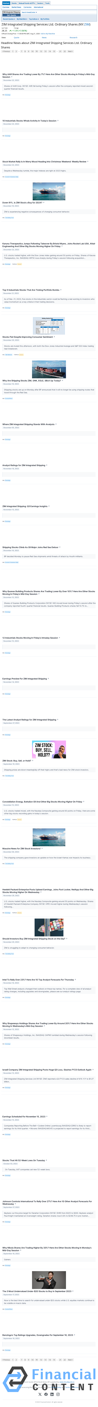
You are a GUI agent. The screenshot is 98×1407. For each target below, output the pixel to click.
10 (32, 51)
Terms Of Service (72, 1387)
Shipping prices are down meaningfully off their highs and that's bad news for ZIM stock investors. (46, 770)
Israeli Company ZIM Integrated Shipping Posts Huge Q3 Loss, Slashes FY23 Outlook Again (48, 1069)
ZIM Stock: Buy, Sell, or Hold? (17, 760)
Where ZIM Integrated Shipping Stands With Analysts (29, 424)
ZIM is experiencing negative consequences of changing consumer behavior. (37, 212)
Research (73, 37)
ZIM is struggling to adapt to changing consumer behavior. (29, 948)
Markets (6, 3)
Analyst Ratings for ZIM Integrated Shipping (24, 465)
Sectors (40, 3)
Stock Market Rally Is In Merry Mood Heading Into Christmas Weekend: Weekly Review (45, 161)
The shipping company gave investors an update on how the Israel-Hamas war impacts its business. (47, 858)
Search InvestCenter (28, 12)
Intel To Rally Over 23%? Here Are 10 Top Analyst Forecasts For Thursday (39, 979)
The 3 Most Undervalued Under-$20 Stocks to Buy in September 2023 (38, 1291)
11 (37, 51)
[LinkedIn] (52, 1394)
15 (54, 51)
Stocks (14, 3)
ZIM (86, 24)
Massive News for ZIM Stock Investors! (22, 848)
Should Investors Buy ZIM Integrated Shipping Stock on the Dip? (35, 938)
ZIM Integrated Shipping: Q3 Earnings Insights (26, 506)
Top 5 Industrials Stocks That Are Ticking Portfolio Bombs (32, 290)
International (38, 7)
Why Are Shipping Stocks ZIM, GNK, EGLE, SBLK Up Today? (32, 380)
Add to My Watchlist (48, 34)
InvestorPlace (8, 398)
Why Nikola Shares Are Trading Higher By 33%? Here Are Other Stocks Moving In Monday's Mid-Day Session (46, 1249)
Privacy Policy (56, 1387)
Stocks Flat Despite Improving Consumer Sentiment (28, 337)
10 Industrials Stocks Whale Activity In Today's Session (30, 120)
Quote (16, 37)
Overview (5, 7)
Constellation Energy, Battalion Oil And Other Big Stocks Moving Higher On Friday (43, 801)
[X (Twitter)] (40, 1394)
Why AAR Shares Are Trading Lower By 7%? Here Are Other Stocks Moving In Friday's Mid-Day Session (48, 75)
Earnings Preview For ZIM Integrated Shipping (25, 678)
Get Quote (11, 15)
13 (45, 51)
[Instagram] (58, 1394)
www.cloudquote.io (67, 1382)
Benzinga (7, 94)
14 (50, 51)
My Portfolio (45, 19)
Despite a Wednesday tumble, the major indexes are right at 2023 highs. (35, 171)
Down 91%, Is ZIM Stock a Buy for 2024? (23, 202)
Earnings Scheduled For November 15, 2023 (25, 1116)
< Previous (6, 51)
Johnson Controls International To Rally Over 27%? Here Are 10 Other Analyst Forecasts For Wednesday (47, 1202)
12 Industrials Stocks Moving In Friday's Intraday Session (31, 638)
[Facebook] (46, 1394)
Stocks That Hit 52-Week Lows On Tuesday (24, 1160)
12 (41, 51)
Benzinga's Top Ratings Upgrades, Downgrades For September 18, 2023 (38, 1335)
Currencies (27, 7)
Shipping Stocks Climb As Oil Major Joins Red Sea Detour (31, 547)
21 (60, 51)
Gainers (7, 1259)
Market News (16, 7)
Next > (70, 51)
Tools (47, 3)
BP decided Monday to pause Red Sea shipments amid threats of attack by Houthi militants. (44, 556)
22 (65, 51)
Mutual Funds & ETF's (27, 3)
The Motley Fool (9, 217)
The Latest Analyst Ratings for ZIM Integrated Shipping (30, 719)
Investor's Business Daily (11, 176)
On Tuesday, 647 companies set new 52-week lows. (27, 1169)
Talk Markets (8, 354)
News (44, 37)
